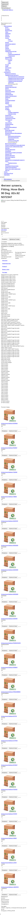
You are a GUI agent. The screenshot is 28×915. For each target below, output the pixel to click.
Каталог (3, 898)
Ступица (10, 41)
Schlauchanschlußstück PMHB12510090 (11, 643)
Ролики (7, 64)
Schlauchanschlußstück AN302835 (9, 545)
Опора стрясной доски (11, 96)
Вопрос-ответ (5, 269)
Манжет (7, 45)
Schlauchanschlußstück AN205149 (9, 521)
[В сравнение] (20, 431)
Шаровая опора (12, 114)
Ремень (10, 60)
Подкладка (8, 50)
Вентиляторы (8, 131)
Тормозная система (10, 118)
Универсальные (9, 124)
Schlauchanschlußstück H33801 (9, 838)
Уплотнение (8, 67)
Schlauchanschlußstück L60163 (9, 862)
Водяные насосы (12, 163)
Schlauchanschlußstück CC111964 (9, 740)
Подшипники (11, 56)
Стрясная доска (9, 117)
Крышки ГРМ (8, 154)
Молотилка (8, 90)
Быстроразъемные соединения (16, 76)
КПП (9, 121)
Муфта (7, 47)
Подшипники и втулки (10, 51)
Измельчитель (8, 85)
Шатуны (7, 170)
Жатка (5, 172)
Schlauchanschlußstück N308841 (9, 667)
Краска (10, 105)
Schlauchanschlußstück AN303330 (9, 570)
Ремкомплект (8, 57)
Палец (6, 99)
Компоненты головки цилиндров (13, 152)
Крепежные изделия (10, 44)
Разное (7, 103)
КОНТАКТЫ (6, 175)
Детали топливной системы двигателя (15, 145)
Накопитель (8, 93)
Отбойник (7, 97)
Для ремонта (7, 72)
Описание (4, 260)
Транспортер (8, 122)
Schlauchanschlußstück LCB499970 (10, 887)
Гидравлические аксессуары (15, 79)
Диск (9, 39)
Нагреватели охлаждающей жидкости (15, 160)
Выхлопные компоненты (14, 136)
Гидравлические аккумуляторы (16, 78)
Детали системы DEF (13, 140)
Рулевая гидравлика (13, 112)
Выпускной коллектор (10, 143)
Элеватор (7, 125)
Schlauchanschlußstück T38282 (9, 496)
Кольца (7, 42)
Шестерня (7, 70)
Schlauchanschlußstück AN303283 (9, 594)
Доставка (4, 272)
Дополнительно (5, 899)
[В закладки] (18, 431)
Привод (7, 102)
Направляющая (9, 94)
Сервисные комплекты (11, 167)
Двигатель (6, 128)
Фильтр (7, 69)
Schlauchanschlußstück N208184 (9, 618)
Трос (9, 61)
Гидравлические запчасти (12, 75)
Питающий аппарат (10, 100)
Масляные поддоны (10, 157)
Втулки (10, 53)
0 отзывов (4, 241)
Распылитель (8, 106)
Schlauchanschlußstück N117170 (9, 716)
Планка (7, 48)
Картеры (7, 148)
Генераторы (11, 139)
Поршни (7, 164)
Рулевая (7, 109)
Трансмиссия (8, 120)
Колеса (7, 38)
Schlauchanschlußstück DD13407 (9, 765)
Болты (6, 27)
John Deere (4, 229)
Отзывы (4, 266)
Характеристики (6, 263)
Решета (7, 108)
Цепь (9, 63)
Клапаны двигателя (10, 149)
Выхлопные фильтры (13, 137)
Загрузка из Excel (8, 173)
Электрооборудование (11, 127)
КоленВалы (8, 151)
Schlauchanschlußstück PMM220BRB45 (10, 692)
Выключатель (8, 30)
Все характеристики (6, 251)
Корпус (7, 88)
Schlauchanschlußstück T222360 (9, 472)
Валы (9, 111)
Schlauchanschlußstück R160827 (9, 448)
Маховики (7, 158)
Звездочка (8, 33)
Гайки (6, 32)
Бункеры (7, 29)
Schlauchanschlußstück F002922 (9, 789)
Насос (6, 161)
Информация (4, 896)
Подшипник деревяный (14, 54)
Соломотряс (8, 115)
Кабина (7, 35)
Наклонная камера (10, 91)
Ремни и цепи (8, 59)
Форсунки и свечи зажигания (12, 169)
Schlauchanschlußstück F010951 (9, 814)
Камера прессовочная (11, 87)
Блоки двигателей (9, 130)
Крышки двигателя (10, 155)
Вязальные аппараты (10, 73)
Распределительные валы (11, 166)
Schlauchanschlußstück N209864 (9, 423)
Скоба (6, 66)
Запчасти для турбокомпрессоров (13, 146)
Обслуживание (8, 26)
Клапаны (7, 36)
